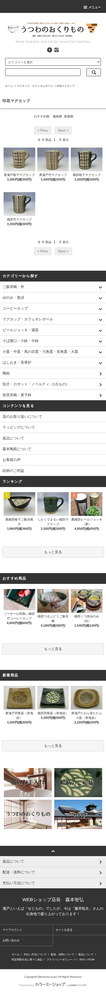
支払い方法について (35, 954)
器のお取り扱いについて (22, 416)
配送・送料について (62, 954)
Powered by (26, 985)
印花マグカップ (66, 85)
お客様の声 (12, 460)
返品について (13, 438)
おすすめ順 (41, 116)
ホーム (9, 85)
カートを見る (64, 929)
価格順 (57, 116)
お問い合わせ (11, 940)
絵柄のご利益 (13, 470)
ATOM (90, 959)
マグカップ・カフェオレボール (35, 85)
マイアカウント (12, 929)
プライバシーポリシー (59, 959)
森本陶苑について (17, 449)
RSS (82, 959)
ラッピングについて (19, 427)
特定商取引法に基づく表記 (27, 959)
